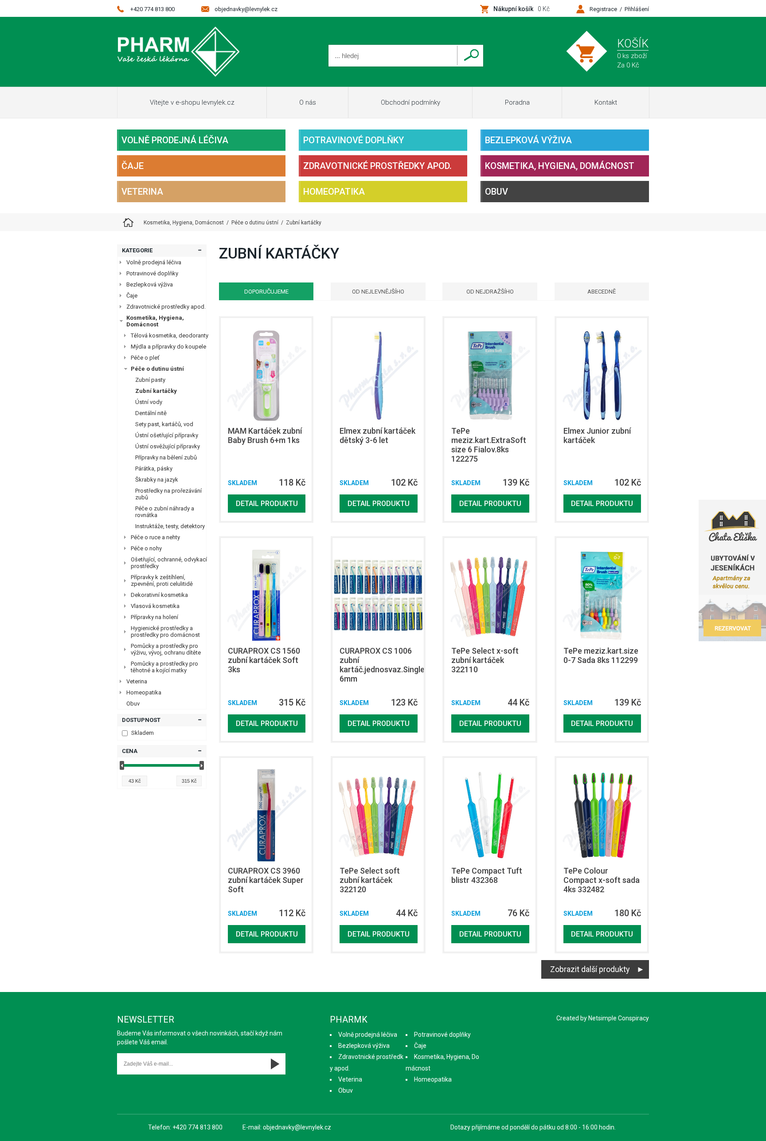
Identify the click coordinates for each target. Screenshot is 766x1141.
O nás (307, 102)
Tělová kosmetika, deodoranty (169, 335)
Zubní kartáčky (156, 391)
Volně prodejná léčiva (174, 140)
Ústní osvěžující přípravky (167, 446)
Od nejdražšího (490, 291)
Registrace (603, 9)
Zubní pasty (150, 379)
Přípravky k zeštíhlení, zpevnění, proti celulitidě (162, 580)
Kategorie (137, 250)
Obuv (496, 191)
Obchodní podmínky (410, 102)
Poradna (517, 102)
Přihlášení (637, 9)
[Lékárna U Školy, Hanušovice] (178, 52)
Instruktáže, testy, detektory (170, 526)
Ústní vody (148, 402)
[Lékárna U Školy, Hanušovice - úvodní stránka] (128, 222)
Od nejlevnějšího (378, 291)
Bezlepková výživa (528, 140)
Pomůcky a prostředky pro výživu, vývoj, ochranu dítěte (166, 649)
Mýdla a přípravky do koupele (168, 346)
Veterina (142, 191)
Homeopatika (334, 191)
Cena (129, 751)
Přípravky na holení (154, 617)
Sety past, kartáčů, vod (164, 424)
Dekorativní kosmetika (159, 595)
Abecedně (601, 291)
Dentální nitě (151, 413)
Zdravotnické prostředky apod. (377, 166)
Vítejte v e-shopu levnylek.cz (192, 102)
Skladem (142, 732)
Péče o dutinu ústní (157, 368)
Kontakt (605, 102)
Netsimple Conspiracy (618, 1018)
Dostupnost (141, 720)
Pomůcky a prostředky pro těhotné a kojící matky (164, 667)
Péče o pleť (145, 357)
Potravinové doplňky (353, 140)
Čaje (132, 166)
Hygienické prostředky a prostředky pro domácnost (165, 631)
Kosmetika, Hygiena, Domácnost (559, 166)
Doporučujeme (266, 291)
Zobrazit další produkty (590, 969)
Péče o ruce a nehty (155, 537)
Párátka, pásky (153, 468)
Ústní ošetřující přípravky (166, 435)
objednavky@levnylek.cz (246, 9)
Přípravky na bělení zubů (166, 457)
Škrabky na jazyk (156, 479)
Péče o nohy (146, 548)
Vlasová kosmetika (155, 606)
